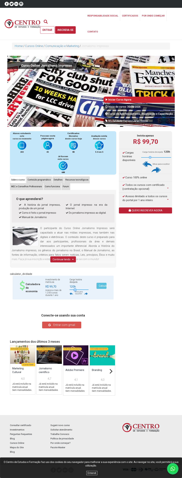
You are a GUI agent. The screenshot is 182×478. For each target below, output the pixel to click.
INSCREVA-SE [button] (65, 30)
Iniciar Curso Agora (119, 99)
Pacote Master (57, 447)
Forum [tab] (66, 186)
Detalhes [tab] (58, 180)
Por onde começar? (60, 443)
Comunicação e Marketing (62, 46)
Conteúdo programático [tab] (39, 180)
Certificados (130, 15)
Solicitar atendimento (61, 429)
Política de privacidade (62, 438)
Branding (97, 370)
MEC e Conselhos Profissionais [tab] (26, 186)
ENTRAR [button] (47, 30)
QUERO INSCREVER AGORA (146, 210)
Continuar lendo (61, 259)
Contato (92, 31)
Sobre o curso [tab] (18, 180)
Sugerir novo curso (60, 425)
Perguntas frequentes (21, 434)
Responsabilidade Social (102, 15)
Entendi (92, 473)
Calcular (102, 285)
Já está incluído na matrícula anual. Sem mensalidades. (22, 387)
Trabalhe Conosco (59, 434)
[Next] (110, 371)
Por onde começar (153, 15)
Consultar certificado (20, 425)
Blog (12, 438)
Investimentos (17, 429)
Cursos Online (34, 46)
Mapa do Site (17, 447)
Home (19, 46)
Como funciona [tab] (52, 186)
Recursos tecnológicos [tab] (77, 180)
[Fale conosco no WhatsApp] (172, 468)
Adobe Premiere (74, 370)
